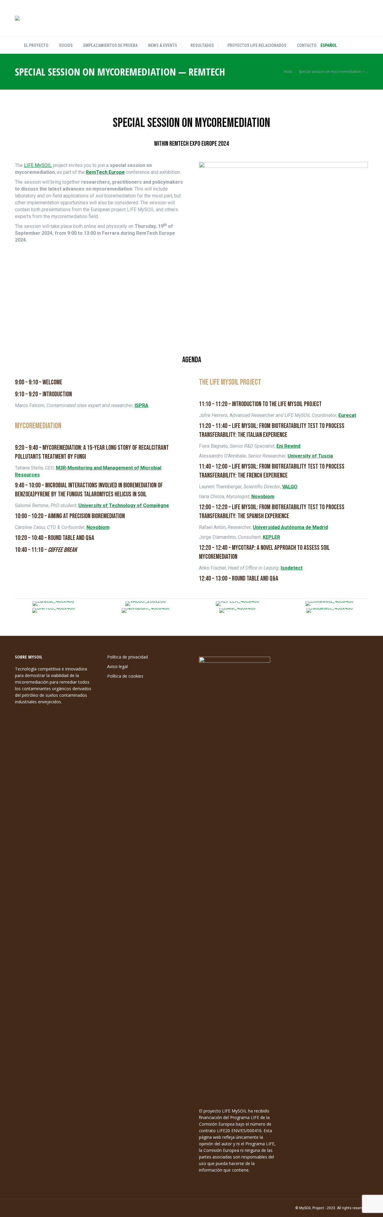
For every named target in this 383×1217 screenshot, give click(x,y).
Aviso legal (117, 666)
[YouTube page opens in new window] (363, 18)
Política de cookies (125, 676)
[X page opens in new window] (343, 18)
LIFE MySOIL (38, 165)
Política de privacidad (127, 657)
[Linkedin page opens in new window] (353, 18)
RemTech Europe (105, 172)
